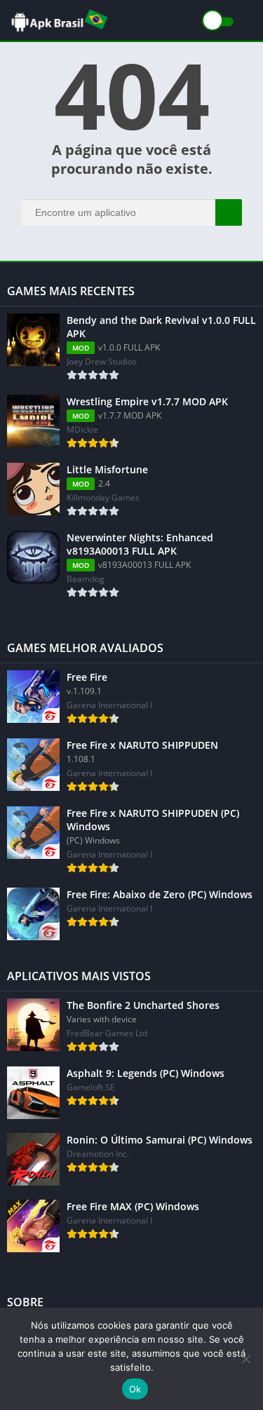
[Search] (228, 212)
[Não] (245, 1359)
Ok (135, 1389)
